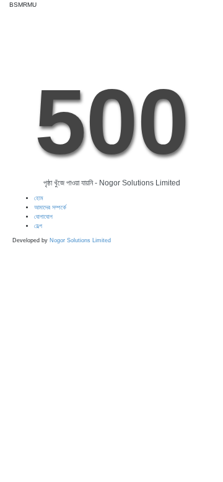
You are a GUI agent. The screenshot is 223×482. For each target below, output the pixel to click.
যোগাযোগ (43, 216)
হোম (38, 198)
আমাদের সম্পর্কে (50, 207)
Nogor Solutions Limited (80, 240)
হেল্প (38, 225)
